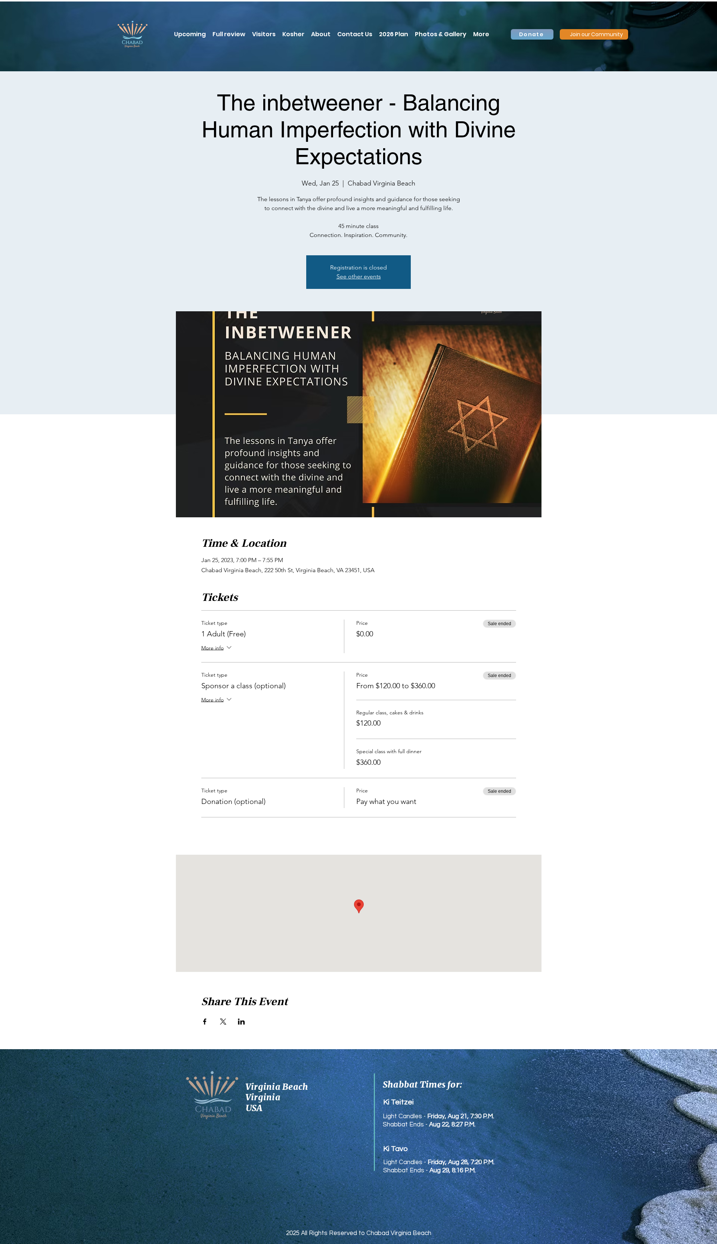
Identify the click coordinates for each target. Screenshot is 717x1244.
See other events (358, 276)
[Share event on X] (223, 1022)
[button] (481, 34)
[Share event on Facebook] (204, 1022)
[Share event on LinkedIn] (241, 1022)
